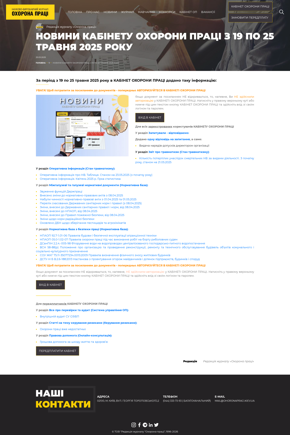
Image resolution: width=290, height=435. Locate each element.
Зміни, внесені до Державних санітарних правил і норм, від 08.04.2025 (90, 207)
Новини (110, 12)
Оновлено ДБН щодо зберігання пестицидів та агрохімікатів (83, 223)
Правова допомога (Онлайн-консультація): (80, 335)
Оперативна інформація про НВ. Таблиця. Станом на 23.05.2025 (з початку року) (96, 175)
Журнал (127, 12)
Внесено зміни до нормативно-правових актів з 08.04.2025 (81, 195)
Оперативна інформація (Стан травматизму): (82, 168)
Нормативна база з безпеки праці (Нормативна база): (88, 229)
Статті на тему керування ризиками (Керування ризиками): (93, 323)
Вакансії (208, 12)
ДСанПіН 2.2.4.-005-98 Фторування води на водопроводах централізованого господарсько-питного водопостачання (122, 243)
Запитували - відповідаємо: (168, 133)
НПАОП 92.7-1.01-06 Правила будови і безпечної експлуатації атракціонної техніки (98, 235)
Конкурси (167, 12)
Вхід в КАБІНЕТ (149, 117)
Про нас (93, 12)
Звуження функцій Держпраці (61, 191)
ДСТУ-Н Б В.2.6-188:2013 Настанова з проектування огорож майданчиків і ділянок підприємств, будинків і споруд (120, 259)
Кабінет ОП (188, 12)
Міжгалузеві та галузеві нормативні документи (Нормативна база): (98, 185)
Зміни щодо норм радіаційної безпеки (67, 219)
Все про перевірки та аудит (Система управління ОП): (89, 310)
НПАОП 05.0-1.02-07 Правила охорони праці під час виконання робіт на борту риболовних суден (108, 239)
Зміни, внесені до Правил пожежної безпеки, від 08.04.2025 (82, 215)
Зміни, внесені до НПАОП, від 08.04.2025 (68, 211)
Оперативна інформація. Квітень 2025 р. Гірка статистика (80, 179)
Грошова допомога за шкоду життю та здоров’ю (74, 342)
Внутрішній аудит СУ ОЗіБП (59, 316)
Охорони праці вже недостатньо (63, 329)
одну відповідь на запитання (168, 139)
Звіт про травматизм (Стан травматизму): (178, 152)
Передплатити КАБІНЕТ (57, 351)
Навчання (146, 12)
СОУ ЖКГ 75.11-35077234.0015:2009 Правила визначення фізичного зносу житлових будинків (105, 255)
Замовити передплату (249, 17)
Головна (75, 12)
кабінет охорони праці (250, 6)
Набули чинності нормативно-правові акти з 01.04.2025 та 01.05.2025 (88, 199)
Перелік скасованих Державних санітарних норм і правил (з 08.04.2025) (91, 203)
